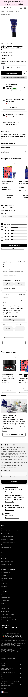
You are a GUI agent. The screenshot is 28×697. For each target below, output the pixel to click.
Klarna (3, 63)
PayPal (18, 61)
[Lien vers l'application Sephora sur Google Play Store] (7, 636)
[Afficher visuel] (14, 28)
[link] (14, 245)
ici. (11, 642)
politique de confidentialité (9, 467)
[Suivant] (25, 29)
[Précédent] (2, 29)
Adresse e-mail (5, 470)
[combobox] (14, 216)
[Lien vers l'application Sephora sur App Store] (17, 636)
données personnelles (7, 465)
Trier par (3, 213)
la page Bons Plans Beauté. (7, 644)
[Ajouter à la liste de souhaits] (15, 163)
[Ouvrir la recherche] (17, 7)
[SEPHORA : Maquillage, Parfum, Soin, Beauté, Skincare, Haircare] (9, 7)
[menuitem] (21, 8)
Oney (22, 61)
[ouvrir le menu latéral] (2, 7)
